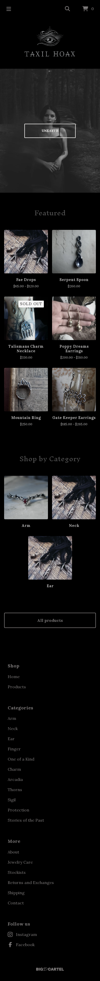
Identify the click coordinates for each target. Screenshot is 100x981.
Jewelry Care (20, 862)
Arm (12, 718)
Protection (18, 809)
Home (14, 676)
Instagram (26, 934)
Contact (16, 902)
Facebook (25, 944)
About (13, 851)
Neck (13, 728)
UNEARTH (50, 131)
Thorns (15, 789)
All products (50, 620)
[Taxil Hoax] (50, 41)
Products (17, 686)
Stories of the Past (26, 820)
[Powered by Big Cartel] (50, 969)
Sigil (12, 799)
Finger (14, 748)
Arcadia (15, 779)
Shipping (16, 892)
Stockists (17, 872)
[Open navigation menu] (8, 8)
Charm (14, 769)
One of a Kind (21, 759)
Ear (11, 738)
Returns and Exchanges (31, 882)
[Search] (67, 9)
